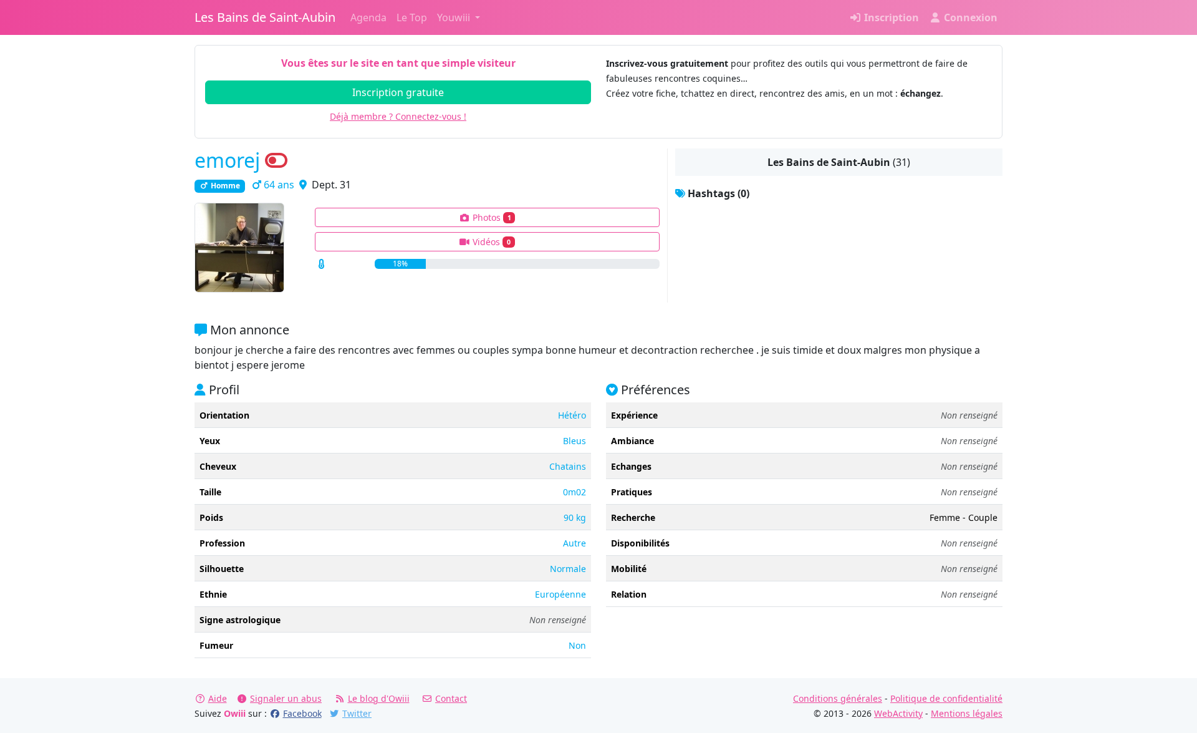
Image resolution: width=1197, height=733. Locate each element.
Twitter (357, 713)
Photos (490, 217)
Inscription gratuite (398, 92)
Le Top (412, 17)
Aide (217, 698)
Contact (451, 698)
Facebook (302, 713)
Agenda (368, 17)
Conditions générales (837, 698)
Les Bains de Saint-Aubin (265, 17)
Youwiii (455, 17)
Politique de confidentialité (946, 698)
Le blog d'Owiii (379, 698)
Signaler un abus (286, 698)
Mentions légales (966, 713)
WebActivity (898, 713)
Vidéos (490, 242)
